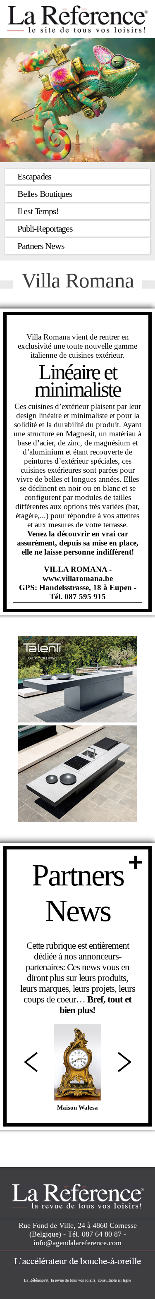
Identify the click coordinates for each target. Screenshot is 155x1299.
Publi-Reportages (45, 228)
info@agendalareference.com (77, 1243)
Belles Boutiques (44, 194)
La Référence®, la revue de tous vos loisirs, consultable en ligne (77, 1280)
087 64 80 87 (102, 1234)
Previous (31, 1062)
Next (124, 1062)
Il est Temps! (37, 211)
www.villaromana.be (78, 578)
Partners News (40, 246)
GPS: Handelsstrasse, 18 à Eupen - (77, 587)
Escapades (34, 176)
